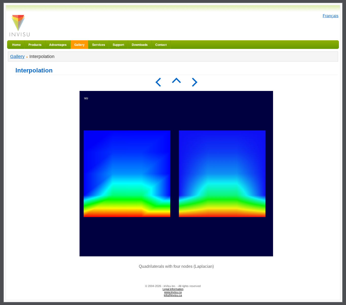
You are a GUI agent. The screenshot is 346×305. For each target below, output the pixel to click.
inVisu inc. (19, 25)
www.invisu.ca (173, 292)
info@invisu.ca (173, 295)
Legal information (173, 289)
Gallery (17, 56)
